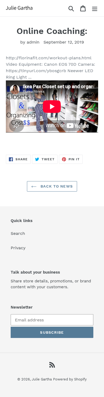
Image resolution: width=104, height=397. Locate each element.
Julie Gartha (42, 379)
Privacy (18, 247)
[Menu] (95, 8)
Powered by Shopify (70, 379)
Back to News (56, 186)
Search (18, 233)
